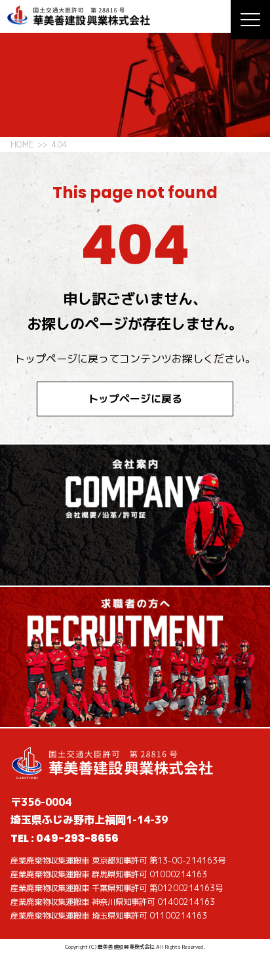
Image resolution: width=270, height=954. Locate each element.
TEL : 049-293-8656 (64, 838)
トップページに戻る (135, 398)
